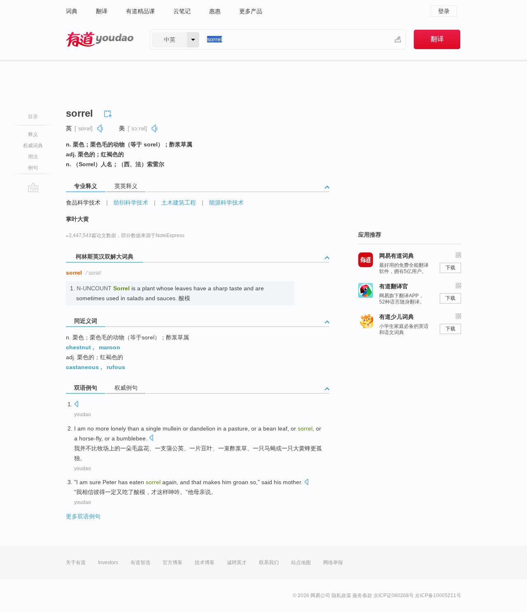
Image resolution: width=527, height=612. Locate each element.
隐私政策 (341, 595)
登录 (444, 11)
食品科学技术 (83, 202)
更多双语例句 (83, 516)
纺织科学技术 (131, 202)
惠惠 (215, 11)
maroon (109, 347)
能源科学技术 (226, 202)
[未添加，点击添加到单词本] (109, 112)
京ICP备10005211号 (438, 595)
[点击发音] (76, 404)
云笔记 (182, 11)
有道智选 (140, 562)
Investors (108, 562)
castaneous (82, 367)
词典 (71, 11)
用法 (33, 157)
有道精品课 (140, 11)
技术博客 (205, 562)
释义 (33, 134)
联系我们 (269, 562)
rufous (116, 367)
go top (33, 187)
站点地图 (301, 562)
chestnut (78, 347)
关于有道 (76, 562)
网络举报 (333, 562)
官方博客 (172, 562)
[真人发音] (100, 128)
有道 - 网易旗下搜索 (99, 39)
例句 (33, 168)
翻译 (101, 11)
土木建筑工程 (178, 202)
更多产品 (250, 11)
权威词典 (33, 145)
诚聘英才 (237, 562)
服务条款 (362, 595)
